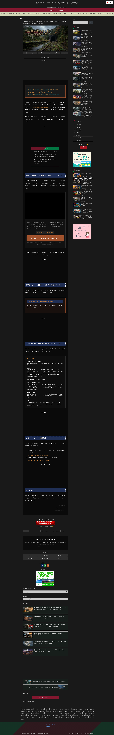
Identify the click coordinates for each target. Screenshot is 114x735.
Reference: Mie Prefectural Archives (38, 460)
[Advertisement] (45, 69)
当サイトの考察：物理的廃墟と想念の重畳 (44, 156)
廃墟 (42, 531)
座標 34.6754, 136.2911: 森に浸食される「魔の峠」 (46, 151)
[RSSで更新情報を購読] (48, 565)
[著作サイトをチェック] (42, 565)
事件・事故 (32, 531)
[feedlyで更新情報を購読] (45, 565)
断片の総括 (36, 164)
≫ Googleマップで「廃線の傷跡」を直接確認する (45, 238)
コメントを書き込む (45, 697)
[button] (64, 53)
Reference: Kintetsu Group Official (38, 455)
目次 (43, 148)
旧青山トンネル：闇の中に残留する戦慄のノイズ (45, 154)
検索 (74, 19)
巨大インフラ (38, 531)
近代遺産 (63, 531)
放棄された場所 (51, 531)
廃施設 (46, 531)
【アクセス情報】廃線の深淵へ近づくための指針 (45, 159)
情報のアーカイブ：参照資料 (40, 161)
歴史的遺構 (58, 531)
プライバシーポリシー (51, 725)
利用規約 (48, 726)
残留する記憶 (26, 531)
